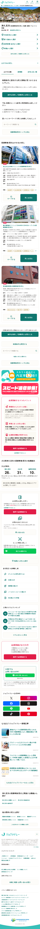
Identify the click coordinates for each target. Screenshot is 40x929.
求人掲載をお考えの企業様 (8, 869)
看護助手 (31, 816)
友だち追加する (21, 551)
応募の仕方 (11, 580)
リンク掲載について (22, 869)
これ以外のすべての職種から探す (20, 824)
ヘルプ (31, 856)
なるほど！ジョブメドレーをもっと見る (20, 782)
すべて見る (36, 847)
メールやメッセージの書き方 (17, 592)
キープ (27, 3)
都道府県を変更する (15, 30)
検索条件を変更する (20, 344)
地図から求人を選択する (20, 356)
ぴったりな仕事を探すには (16, 574)
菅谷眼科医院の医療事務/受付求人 (13, 286)
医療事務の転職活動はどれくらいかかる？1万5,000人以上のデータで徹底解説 (24, 769)
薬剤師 (21, 816)
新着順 (20, 72)
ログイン (32, 3)
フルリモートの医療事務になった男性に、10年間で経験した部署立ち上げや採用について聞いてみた (23, 757)
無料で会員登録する (20, 448)
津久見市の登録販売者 (24, 800)
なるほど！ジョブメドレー (15, 858)
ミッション (4, 858)
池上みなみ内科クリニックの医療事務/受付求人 (17, 166)
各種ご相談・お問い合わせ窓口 (20, 882)
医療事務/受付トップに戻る (20, 132)
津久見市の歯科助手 (7, 803)
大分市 (20, 469)
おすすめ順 (7, 72)
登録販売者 (23, 820)
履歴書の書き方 (13, 586)
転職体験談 (26, 858)
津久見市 (8, 469)
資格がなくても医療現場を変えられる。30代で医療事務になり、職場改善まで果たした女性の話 (23, 731)
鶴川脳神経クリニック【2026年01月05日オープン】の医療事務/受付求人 (20, 226)
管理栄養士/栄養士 (9, 820)
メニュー (37, 3)
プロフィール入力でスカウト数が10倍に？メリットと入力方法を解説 (23, 743)
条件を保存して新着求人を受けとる (20, 54)
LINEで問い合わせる (21, 675)
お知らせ (33, 858)
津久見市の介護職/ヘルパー (9, 800)
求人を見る (28, 198)
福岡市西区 (32, 469)
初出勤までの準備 (13, 598)
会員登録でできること (20, 452)
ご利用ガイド (4, 856)
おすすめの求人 (6, 63)
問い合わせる (20, 532)
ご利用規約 (13, 856)
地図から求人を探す (21, 561)
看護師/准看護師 (9, 816)
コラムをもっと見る (20, 635)
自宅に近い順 (32, 72)
